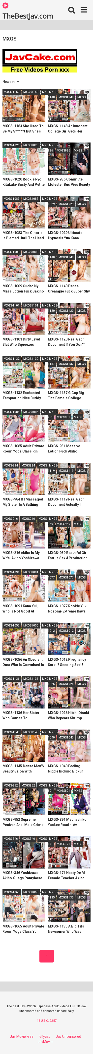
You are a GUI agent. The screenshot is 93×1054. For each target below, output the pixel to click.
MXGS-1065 (12, 892)
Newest (8, 82)
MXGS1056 (30, 625)
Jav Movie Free (21, 1036)
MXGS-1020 (12, 145)
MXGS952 (28, 785)
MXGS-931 (53, 414)
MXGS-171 (53, 841)
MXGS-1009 (12, 252)
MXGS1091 (30, 572)
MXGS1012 (66, 630)
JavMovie (45, 1042)
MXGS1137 (66, 364)
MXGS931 (63, 417)
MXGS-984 (11, 465)
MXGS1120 (66, 310)
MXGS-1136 (12, 678)
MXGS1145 (30, 732)
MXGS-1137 (53, 361)
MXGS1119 (66, 470)
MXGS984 (28, 465)
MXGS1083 (30, 198)
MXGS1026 (66, 684)
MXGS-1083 (12, 198)
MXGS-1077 (53, 574)
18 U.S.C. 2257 (47, 1020)
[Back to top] (84, 1044)
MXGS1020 (30, 145)
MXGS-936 (53, 148)
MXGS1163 (30, 92)
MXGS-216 (11, 518)
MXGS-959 (53, 521)
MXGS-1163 (12, 92)
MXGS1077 (66, 577)
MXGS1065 (30, 892)
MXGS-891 (53, 788)
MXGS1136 (30, 678)
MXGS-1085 (12, 412)
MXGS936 (63, 150)
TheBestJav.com (27, 15)
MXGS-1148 (53, 94)
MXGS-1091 (12, 572)
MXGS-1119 (53, 468)
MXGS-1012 (53, 628)
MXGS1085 (30, 412)
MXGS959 (63, 524)
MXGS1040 (66, 737)
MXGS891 (63, 790)
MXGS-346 (11, 838)
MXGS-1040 (53, 734)
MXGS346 (28, 838)
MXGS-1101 (12, 305)
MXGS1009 (30, 252)
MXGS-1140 (53, 254)
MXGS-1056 (12, 625)
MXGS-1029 (53, 201)
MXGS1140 (66, 257)
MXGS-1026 (53, 681)
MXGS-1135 (53, 894)
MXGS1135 (66, 897)
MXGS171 (63, 844)
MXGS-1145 (12, 732)
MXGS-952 (11, 785)
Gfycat (44, 1036)
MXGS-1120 (53, 308)
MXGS (46, 92)
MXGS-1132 (12, 358)
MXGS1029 (66, 204)
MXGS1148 (66, 97)
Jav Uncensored (68, 1036)
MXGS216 (28, 518)
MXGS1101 (30, 305)
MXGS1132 (30, 358)
